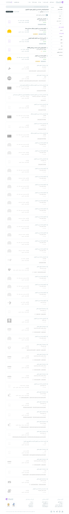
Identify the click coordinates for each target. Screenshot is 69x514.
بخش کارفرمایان (16, 2)
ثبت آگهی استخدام (9, 11)
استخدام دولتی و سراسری (58, 506)
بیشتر (30, 2)
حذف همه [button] (52, 7)
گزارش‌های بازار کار (45, 506)
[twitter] (54, 511)
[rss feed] (62, 511)
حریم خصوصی (31, 506)
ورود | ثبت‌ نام (9, 2)
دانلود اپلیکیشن (30, 505)
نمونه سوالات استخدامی (58, 505)
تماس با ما (31, 503)
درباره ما (31, 502)
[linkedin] (60, 511)
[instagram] (51, 511)
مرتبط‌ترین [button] (41, 11)
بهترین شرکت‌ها (34, 2)
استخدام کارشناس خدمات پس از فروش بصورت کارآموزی (37, 9)
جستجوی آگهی (52, 2)
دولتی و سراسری (46, 2)
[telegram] (57, 511)
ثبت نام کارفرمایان (45, 505)
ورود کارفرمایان (45, 503)
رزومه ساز (39, 2)
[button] (56, 16)
